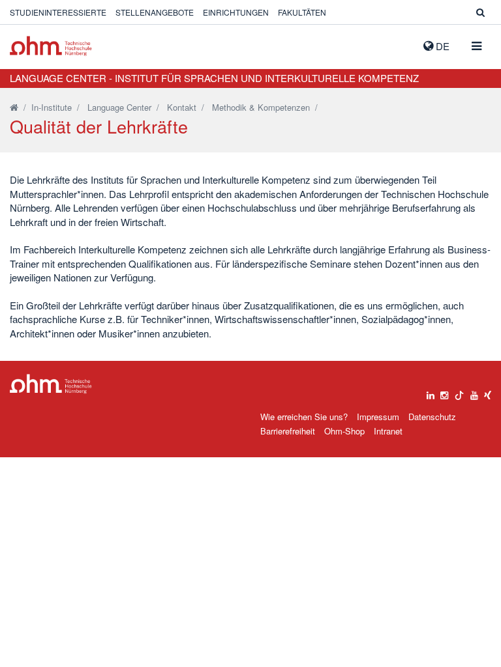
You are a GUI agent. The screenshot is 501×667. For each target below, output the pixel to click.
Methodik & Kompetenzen (261, 107)
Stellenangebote (154, 12)
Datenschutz (432, 416)
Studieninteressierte (58, 12)
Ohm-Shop (344, 431)
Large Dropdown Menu (51, 384)
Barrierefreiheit (287, 431)
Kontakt (181, 107)
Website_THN (51, 46)
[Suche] (480, 12)
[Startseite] (14, 107)
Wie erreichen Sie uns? (304, 416)
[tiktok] (459, 392)
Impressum (378, 416)
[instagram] (444, 392)
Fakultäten (302, 12)
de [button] (441, 46)
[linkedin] (430, 392)
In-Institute (51, 107)
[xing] (487, 392)
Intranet (388, 431)
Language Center (119, 107)
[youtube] (474, 392)
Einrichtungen (236, 12)
